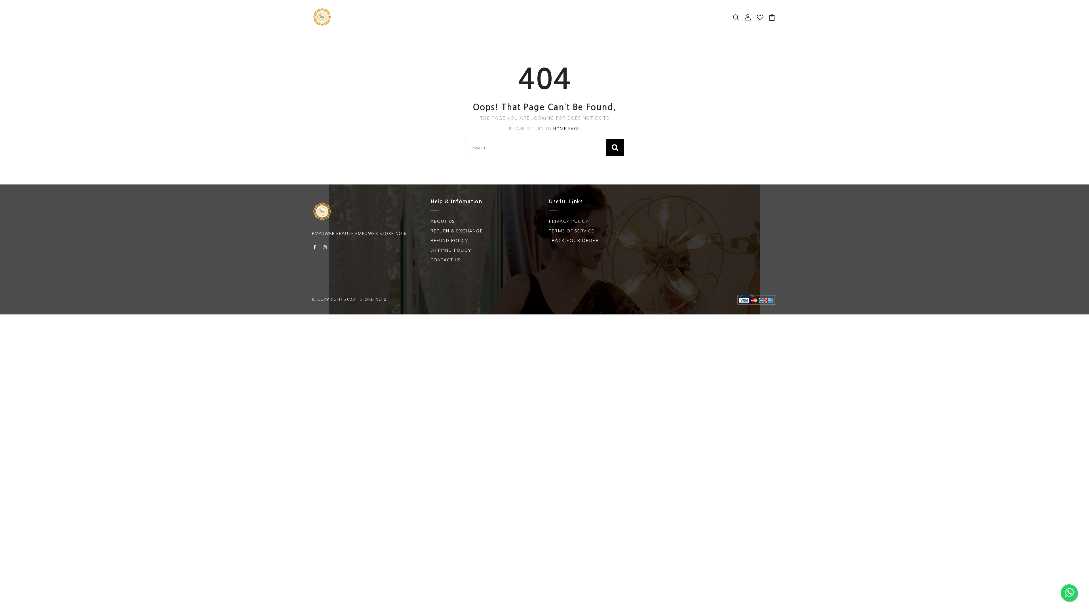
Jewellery (555, 22)
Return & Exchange (456, 231)
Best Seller (597, 11)
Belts (581, 22)
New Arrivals (381, 11)
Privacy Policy (568, 221)
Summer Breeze (555, 11)
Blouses (498, 11)
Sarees (472, 11)
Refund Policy (449, 240)
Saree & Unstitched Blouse (400, 22)
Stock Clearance (511, 22)
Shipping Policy (450, 250)
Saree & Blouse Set (431, 11)
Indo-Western (462, 22)
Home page (566, 129)
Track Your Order (574, 240)
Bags (522, 11)
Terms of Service (571, 231)
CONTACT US (445, 260)
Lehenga (631, 11)
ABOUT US (442, 221)
